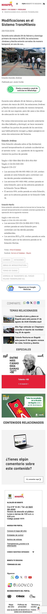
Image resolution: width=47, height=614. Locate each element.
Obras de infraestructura (15, 265)
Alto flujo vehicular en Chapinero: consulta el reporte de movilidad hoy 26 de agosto (29, 329)
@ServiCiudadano (15, 250)
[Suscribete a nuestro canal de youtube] (30, 577)
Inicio (4, 9)
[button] (24, 303)
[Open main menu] (17, 3)
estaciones (19, 260)
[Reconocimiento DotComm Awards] (20, 596)
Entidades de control (15, 535)
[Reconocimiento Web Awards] (32, 596)
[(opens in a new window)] (35, 303)
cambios (6, 260)
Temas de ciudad (10, 270)
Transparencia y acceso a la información (18, 545)
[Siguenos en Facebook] (12, 577)
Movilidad (22, 9)
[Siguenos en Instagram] (25, 577)
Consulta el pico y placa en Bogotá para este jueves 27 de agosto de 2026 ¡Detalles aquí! (28, 319)
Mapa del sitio (11, 606)
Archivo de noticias (14, 539)
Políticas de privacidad (22, 606)
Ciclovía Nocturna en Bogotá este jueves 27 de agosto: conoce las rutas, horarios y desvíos (29, 340)
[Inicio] (7, 3)
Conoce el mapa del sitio (17, 531)
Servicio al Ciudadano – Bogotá (21, 253)
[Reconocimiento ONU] (9, 596)
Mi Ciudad (12, 9)
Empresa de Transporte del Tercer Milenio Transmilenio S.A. (18, 277)
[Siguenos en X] (21, 577)
